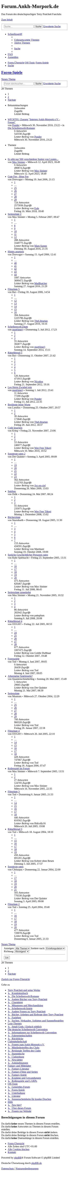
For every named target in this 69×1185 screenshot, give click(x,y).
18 (15, 572)
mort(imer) (17, 329)
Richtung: (9, 951)
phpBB (18, 1157)
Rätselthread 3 (15, 829)
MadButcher (40, 283)
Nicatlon (38, 381)
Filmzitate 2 (14, 904)
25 (15, 188)
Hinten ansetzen (16, 251)
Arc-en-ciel (40, 485)
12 (15, 237)
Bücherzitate (14, 517)
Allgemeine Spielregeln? (20, 676)
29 (15, 199)
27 (15, 194)
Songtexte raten (15, 866)
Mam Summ (40, 245)
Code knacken (15, 427)
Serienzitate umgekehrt (19, 592)
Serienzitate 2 (14, 214)
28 (15, 196)
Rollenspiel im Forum (19, 768)
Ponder (15, 125)
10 (15, 231)
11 (15, 234)
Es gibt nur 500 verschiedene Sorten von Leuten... (33, 159)
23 (15, 476)
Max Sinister (18, 162)
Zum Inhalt (7, 19)
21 (15, 471)
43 (15, 271)
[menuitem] (26, 40)
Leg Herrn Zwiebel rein (20, 387)
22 (15, 474)
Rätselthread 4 (15, 621)
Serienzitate (13, 693)
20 (15, 468)
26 (15, 191)
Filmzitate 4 (14, 731)
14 (15, 306)
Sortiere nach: (38, 948)
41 (15, 266)
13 (15, 303)
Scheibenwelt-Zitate (18, 326)
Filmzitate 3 (14, 791)
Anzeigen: (9, 948)
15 (15, 309)
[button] (12, 99)
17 (15, 569)
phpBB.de (36, 1163)
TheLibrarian (41, 321)
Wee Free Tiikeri (42, 448)
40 (15, 263)
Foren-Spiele (11, 72)
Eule (36, 208)
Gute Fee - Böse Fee (18, 176)
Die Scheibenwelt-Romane (21, 128)
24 (15, 632)
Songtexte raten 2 (16, 453)
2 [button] (8, 97)
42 (15, 269)
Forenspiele (13, 658)
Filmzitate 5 (14, 289)
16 (15, 312)
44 (15, 274)
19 (15, 465)
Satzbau (12, 491)
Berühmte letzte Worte (19, 404)
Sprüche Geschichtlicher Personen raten (28, 554)
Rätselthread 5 (15, 352)
